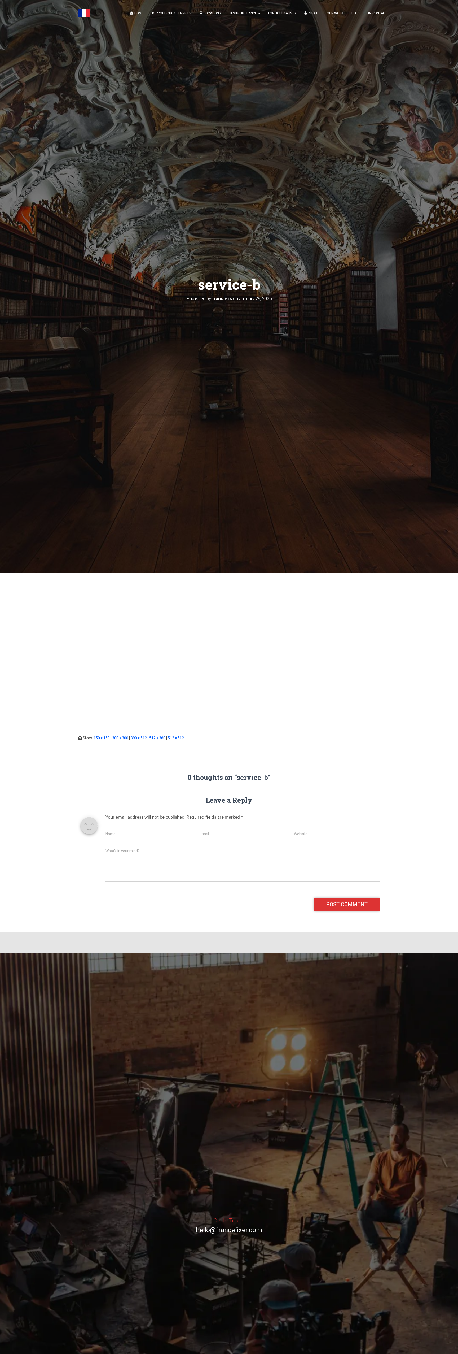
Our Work (335, 13)
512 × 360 (157, 738)
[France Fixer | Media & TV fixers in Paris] (84, 13)
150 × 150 (102, 738)
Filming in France (243, 13)
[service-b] (146, 659)
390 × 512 (139, 738)
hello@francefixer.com (229, 1230)
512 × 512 (176, 738)
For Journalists (282, 13)
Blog (355, 13)
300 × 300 (120, 738)
